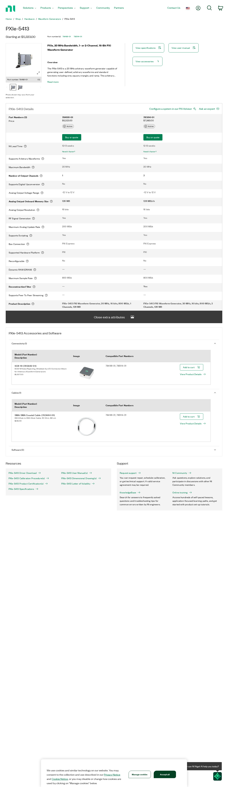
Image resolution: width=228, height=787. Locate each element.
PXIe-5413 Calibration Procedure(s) (27, 478)
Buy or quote (71, 137)
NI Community (179, 473)
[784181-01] (13, 87)
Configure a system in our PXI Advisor (170, 108)
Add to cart (189, 367)
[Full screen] (38, 73)
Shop (18, 18)
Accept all (165, 774)
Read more (53, 81)
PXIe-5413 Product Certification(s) (26, 483)
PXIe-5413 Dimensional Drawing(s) (79, 478)
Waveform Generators (49, 18)
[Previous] (7, 87)
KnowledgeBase (128, 492)
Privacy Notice (112, 774)
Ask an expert (207, 108)
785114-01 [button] (78, 36)
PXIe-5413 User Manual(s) (74, 473)
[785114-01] (20, 87)
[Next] (40, 87)
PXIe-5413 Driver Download (23, 473)
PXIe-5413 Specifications (21, 489)
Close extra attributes (109, 317)
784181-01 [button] (67, 36)
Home (9, 18)
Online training (180, 492)
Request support (128, 473)
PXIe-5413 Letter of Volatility (75, 483)
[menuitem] (29, 8)
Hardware (29, 18)
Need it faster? (68, 151)
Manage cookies (140, 774)
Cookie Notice (60, 779)
